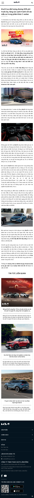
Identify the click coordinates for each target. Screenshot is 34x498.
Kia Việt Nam (4, 449)
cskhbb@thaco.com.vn (9, 459)
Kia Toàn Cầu (4, 447)
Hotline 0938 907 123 (9, 456)
